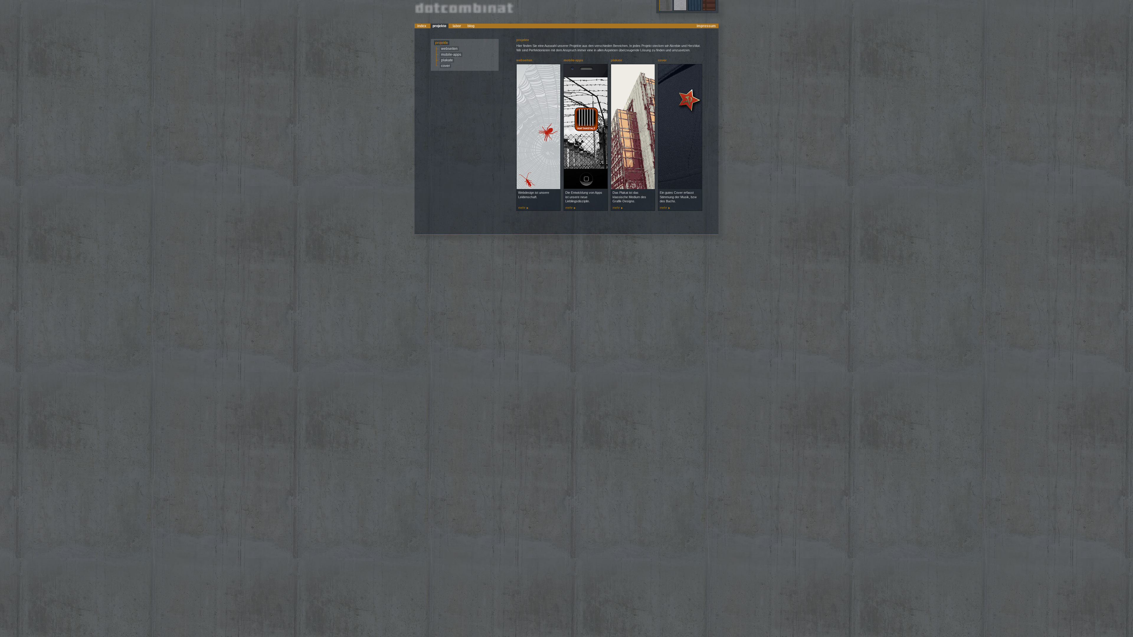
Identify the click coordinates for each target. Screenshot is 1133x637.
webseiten (449, 49)
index (421, 26)
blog (470, 26)
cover (445, 66)
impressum (706, 26)
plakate (447, 60)
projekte (439, 26)
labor (457, 26)
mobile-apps (451, 54)
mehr (521, 207)
